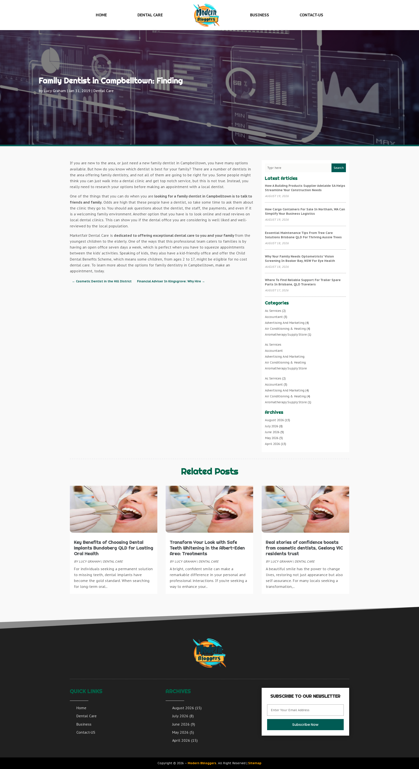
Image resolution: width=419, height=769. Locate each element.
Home (101, 14)
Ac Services (273, 311)
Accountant (274, 317)
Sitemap (254, 763)
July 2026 (271, 426)
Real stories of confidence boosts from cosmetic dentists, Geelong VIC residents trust (304, 547)
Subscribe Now (305, 724)
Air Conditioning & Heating (285, 329)
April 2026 (272, 444)
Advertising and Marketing (284, 323)
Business (259, 14)
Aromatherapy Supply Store (286, 334)
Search (339, 168)
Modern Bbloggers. (202, 763)
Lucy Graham (55, 91)
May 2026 (271, 438)
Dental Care (150, 14)
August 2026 (274, 420)
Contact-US (311, 14)
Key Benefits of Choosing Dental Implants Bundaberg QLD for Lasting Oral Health (113, 547)
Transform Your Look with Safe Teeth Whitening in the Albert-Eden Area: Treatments (207, 547)
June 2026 (272, 432)
